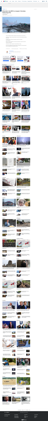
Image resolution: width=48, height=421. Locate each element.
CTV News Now (35, 1)
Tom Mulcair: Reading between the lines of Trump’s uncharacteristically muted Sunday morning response (6, 403)
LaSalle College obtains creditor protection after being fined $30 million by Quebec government (11, 190)
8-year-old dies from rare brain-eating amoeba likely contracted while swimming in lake (6, 82)
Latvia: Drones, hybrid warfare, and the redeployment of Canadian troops (16, 403)
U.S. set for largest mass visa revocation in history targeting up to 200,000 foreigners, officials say (16, 82)
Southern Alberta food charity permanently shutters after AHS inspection (8, 166)
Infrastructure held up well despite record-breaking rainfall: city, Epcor (26, 189)
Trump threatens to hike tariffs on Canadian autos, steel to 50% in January (8, 329)
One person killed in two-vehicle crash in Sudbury (25, 250)
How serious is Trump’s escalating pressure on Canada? (25, 97)
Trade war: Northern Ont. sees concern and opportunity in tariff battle (22, 248)
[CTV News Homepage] (5, 1)
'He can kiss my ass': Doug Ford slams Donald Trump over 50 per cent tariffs (16, 97)
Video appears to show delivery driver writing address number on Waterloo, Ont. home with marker (6, 97)
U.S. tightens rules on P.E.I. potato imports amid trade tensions (6, 110)
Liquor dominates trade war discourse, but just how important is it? (9, 248)
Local (10, 1)
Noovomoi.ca (35, 416)
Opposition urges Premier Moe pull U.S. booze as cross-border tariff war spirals (8, 227)
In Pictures (19, 1)
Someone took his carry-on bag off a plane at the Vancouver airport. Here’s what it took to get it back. (25, 403)
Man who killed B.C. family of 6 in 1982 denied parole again (25, 152)
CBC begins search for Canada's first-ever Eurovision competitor (22, 348)
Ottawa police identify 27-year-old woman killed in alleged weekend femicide (23, 166)
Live (38, 1)
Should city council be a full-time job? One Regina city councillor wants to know (11, 234)
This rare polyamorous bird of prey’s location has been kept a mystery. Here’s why (9, 385)
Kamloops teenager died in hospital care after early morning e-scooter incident (26, 148)
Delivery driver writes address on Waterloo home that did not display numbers (26, 234)
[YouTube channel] (7, 412)
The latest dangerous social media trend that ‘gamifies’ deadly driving (23, 385)
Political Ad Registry (16, 417)
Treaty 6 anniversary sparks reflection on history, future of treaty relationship (11, 255)
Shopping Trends (29, 1)
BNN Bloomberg (26, 416)
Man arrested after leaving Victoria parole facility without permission (26, 295)
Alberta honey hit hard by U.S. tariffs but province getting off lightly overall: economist (23, 187)
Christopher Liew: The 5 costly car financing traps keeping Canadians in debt (6, 121)
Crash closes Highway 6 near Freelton (22, 227)
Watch (16, 1)
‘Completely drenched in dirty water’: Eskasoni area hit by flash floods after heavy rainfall (11, 210)
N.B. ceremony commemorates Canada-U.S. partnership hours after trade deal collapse (11, 313)
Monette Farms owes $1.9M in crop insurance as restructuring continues (11, 231)
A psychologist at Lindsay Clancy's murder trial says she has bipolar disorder (26, 313)
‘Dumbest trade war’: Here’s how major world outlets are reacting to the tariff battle (16, 72)
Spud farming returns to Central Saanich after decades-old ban (23, 288)
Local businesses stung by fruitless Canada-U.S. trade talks (23, 207)
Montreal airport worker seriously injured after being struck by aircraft (8, 187)
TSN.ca (25, 417)
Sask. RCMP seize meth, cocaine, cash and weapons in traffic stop (11, 250)
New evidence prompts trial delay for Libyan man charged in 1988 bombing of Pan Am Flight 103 (26, 317)
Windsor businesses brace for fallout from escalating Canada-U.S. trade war (7, 288)
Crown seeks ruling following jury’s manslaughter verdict (23, 268)
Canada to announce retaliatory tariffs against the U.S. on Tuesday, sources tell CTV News (6, 72)
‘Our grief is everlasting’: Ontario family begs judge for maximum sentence (11, 153)
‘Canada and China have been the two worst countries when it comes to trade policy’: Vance (25, 110)
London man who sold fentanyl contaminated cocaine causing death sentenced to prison (8, 268)
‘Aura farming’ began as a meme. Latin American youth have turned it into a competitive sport (22, 367)
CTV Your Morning (24, 1)
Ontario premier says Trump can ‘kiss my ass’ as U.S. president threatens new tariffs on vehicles (25, 170)
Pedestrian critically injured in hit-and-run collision (11, 169)
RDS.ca (35, 417)
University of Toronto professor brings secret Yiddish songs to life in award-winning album (25, 121)
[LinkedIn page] (8, 412)
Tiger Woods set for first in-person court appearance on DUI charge (8, 366)
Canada (13, 1)
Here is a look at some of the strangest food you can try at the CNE (6, 132)
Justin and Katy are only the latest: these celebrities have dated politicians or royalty (15, 132)
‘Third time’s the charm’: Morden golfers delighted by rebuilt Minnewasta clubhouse (25, 214)
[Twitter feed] (4, 412)
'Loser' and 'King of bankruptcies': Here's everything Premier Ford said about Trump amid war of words (25, 72)
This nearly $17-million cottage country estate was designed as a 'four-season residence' (25, 132)
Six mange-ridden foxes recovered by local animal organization (26, 275)
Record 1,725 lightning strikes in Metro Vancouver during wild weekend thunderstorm (23, 145)
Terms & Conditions (16, 416)
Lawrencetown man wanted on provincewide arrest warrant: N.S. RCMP (11, 214)
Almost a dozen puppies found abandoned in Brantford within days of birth (26, 230)
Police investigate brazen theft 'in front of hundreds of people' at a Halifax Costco (16, 110)
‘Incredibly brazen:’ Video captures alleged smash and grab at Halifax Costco (9, 207)
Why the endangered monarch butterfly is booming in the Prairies (16, 121)
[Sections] (1, 1)
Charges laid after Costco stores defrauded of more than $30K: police (25, 82)
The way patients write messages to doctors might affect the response (8, 348)
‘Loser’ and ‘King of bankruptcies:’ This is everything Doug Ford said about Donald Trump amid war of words (8, 146)
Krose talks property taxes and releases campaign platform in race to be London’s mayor (11, 275)
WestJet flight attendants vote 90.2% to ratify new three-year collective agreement (23, 329)
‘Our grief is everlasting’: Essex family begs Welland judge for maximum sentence (11, 295)
